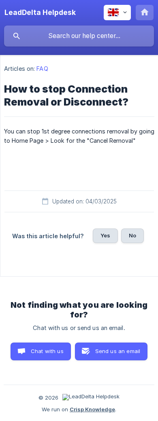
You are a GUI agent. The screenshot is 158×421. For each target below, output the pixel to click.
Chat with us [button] (47, 351)
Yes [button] (105, 235)
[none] (40, 12)
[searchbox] (79, 36)
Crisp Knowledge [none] (92, 409)
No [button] (132, 235)
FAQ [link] (42, 68)
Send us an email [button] (117, 351)
